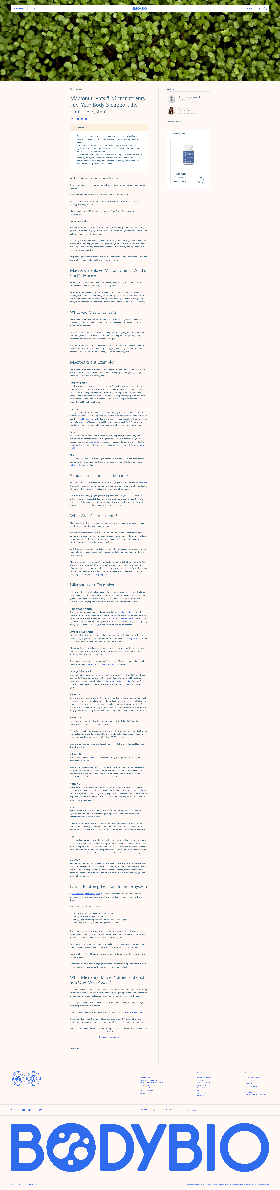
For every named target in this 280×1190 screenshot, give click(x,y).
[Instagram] (35, 1110)
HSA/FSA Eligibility (146, 1090)
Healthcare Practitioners (148, 1080)
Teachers (143, 1093)
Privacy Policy (201, 1088)
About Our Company (204, 1077)
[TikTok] (29, 1110)
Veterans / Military (146, 1088)
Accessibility (201, 1095)
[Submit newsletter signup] (217, 1110)
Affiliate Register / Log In (148, 1085)
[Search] (258, 8)
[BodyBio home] (140, 8)
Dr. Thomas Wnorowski (189, 97)
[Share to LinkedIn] (86, 119)
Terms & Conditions (203, 1082)
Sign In (249, 9)
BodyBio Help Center (252, 1077)
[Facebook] (23, 1110)
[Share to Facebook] (78, 119)
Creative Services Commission (255, 1094)
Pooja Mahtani (185, 110)
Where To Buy (202, 1093)
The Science (201, 1080)
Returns (199, 1090)
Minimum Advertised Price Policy (151, 1082)
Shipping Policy (202, 1085)
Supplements (19, 9)
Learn (33, 9)
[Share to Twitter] (82, 119)
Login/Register (145, 1077)
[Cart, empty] (265, 8)
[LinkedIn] (40, 1110)
